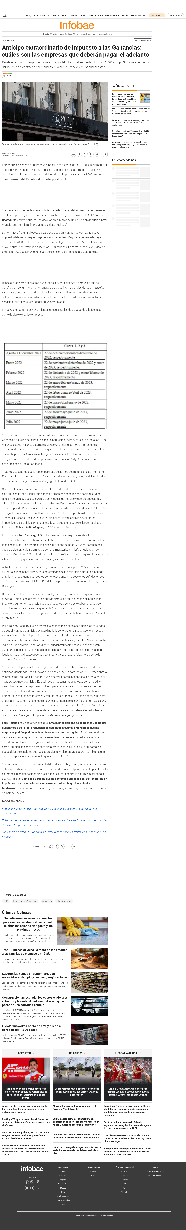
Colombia (73, 15)
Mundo (124, 15)
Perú (100, 15)
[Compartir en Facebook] (79, 154)
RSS (63, 1204)
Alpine (61, 34)
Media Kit (124, 1192)
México (92, 15)
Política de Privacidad (155, 1176)
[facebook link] (27, 1182)
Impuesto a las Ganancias (25, 901)
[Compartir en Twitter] (85, 154)
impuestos (47, 901)
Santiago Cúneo (71, 34)
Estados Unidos (59, 15)
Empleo (94, 1176)
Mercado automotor (105, 34)
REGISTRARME (157, 15)
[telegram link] (32, 1188)
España (83, 15)
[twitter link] (32, 1182)
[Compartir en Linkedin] (91, 154)
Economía (7, 40)
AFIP (6, 901)
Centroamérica (112, 15)
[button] (4, 15)
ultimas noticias (64, 901)
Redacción (94, 1171)
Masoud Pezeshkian (87, 34)
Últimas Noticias (137, 15)
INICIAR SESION (175, 15)
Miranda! (53, 34)
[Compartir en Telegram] (97, 154)
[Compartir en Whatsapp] (73, 154)
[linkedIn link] (38, 1188)
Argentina (44, 15)
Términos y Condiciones (155, 1171)
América (63, 1171)
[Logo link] (77, 24)
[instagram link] (38, 1182)
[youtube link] (27, 1188)
